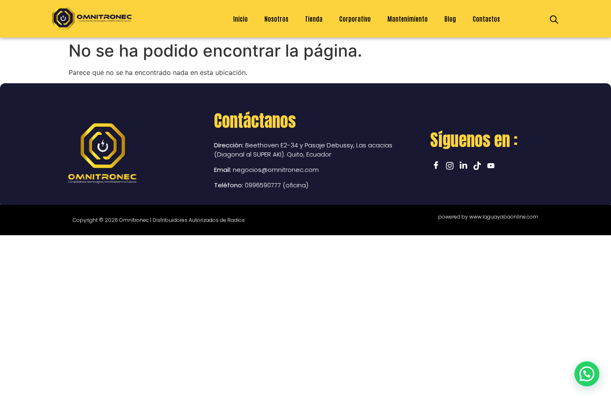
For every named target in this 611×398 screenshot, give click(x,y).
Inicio (240, 18)
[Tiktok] (477, 165)
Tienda (314, 18)
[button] (586, 373)
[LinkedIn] (463, 165)
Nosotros (276, 18)
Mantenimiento (407, 18)
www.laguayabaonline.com (503, 216)
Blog (450, 18)
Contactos (486, 18)
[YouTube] (491, 165)
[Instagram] (449, 165)
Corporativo (355, 18)
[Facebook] (436, 165)
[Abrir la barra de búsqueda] (554, 19)
